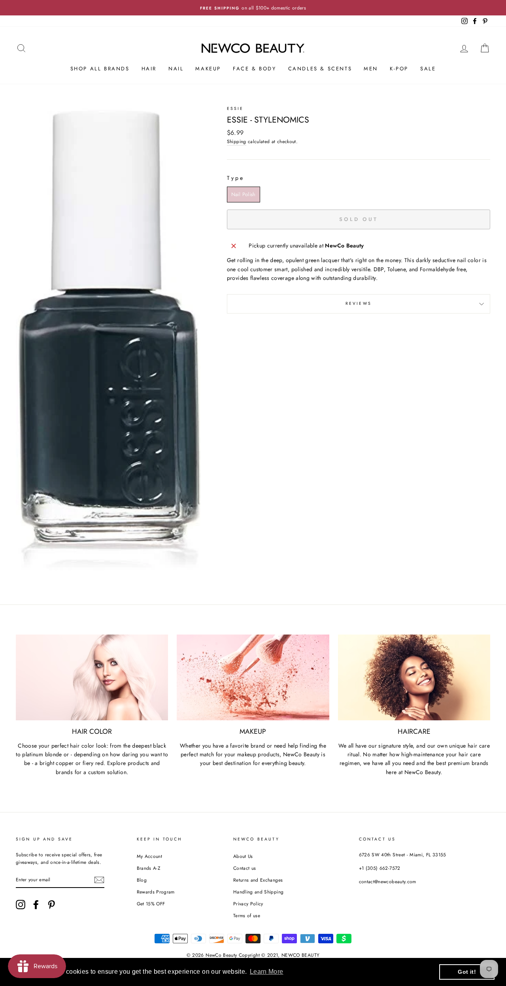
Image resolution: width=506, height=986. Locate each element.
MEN (371, 68)
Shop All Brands (100, 68)
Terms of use (246, 915)
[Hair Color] (92, 677)
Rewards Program (156, 891)
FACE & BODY (254, 68)
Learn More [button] (266, 971)
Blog (142, 879)
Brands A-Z (148, 868)
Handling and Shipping (258, 891)
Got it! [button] (467, 972)
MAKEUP (208, 68)
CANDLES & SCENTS (320, 68)
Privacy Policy (248, 903)
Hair (149, 68)
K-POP (399, 68)
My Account (149, 856)
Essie (235, 108)
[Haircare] (414, 677)
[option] (253, 7)
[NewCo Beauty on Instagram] (20, 904)
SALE (428, 68)
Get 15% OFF (151, 903)
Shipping (236, 141)
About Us (243, 856)
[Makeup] (253, 677)
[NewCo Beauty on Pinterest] (51, 904)
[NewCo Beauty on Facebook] (36, 904)
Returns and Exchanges (258, 879)
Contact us (244, 868)
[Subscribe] (99, 880)
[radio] (243, 194)
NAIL (175, 68)
